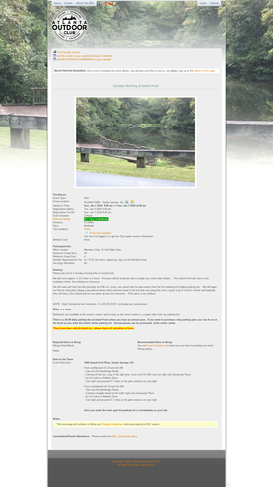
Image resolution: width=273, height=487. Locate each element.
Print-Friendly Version (68, 52)
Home (57, 3)
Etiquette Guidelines (112, 424)
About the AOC (85, 3)
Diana (87, 229)
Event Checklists (156, 345)
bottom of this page (204, 70)
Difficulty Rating (61, 219)
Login (203, 3)
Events (68, 3)
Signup (214, 3)
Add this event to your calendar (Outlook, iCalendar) (84, 56)
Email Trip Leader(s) (100, 233)
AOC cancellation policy (124, 436)
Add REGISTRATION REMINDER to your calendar (83, 59)
